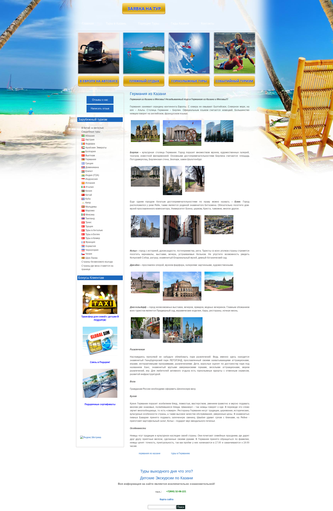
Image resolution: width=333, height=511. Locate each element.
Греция (89, 163)
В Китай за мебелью (93, 128)
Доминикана (92, 167)
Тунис (88, 222)
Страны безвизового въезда (97, 261)
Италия (89, 187)
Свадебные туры (91, 131)
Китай (88, 195)
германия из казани (149, 453)
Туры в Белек (92, 234)
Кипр (88, 202)
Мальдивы (91, 206)
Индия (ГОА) (92, 175)
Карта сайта (166, 499)
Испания (90, 183)
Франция (90, 242)
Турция (89, 226)
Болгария (90, 151)
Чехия (88, 254)
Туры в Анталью (94, 230)
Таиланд (90, 218)
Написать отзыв (100, 108)
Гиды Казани (180, 23)
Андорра (90, 143)
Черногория (91, 250)
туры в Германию (180, 453)
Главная (88, 23)
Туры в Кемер (92, 238)
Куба (88, 198)
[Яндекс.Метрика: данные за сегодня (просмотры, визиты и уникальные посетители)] (90, 437)
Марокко (90, 210)
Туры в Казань (116, 23)
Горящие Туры (148, 23)
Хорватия (90, 246)
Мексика (89, 214)
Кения (88, 191)
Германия (90, 159)
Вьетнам (90, 155)
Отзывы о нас (100, 99)
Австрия (89, 139)
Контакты (207, 23)
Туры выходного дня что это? (166, 471)
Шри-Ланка (91, 258)
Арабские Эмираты (96, 147)
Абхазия (90, 135)
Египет (89, 171)
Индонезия (91, 179)
